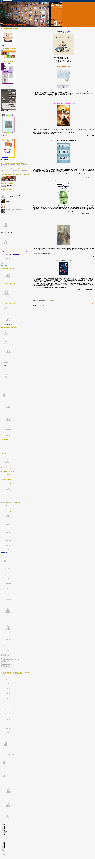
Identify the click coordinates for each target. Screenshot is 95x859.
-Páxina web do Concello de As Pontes (7, 667)
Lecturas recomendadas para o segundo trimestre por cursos (17, 193)
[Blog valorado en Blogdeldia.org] (4, 263)
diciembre (4, 831)
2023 (3, 827)
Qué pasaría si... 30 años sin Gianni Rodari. (13, 209)
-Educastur (3, 662)
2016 (3, 842)
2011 (3, 847)
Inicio (64, 303)
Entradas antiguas (90, 303)
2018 (3, 840)
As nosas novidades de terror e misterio (8, 191)
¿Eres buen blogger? (4, 265)
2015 (3, 843)
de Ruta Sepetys (63, 66)
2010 (3, 848)
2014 (3, 844)
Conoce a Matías (4, 480)
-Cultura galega (3, 661)
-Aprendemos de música (5, 655)
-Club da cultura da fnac (5, 660)
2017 (3, 841)
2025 (3, 825)
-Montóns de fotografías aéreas (6, 664)
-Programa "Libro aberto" (5, 666)
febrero (4, 837)
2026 (3, 824)
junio (3, 834)
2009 (3, 849)
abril (3, 835)
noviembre (4, 832)
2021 (3, 829)
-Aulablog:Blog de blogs (5, 657)
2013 (3, 845)
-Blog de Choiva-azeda (5, 658)
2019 (3, 839)
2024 (3, 826)
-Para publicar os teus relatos (6, 665)
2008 (3, 850)
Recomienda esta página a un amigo (7, 549)
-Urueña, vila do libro (4, 668)
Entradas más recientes (37, 303)
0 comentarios (52, 300)
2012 (3, 846)
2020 (3, 830)
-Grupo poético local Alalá (5, 663)
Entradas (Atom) (41, 305)
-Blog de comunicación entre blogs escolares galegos (10, 659)
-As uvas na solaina (4, 656)
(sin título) (8, 204)
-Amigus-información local (5, 654)
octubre (4, 833)
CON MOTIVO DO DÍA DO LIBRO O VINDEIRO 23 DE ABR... (12, 836)
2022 (3, 828)
